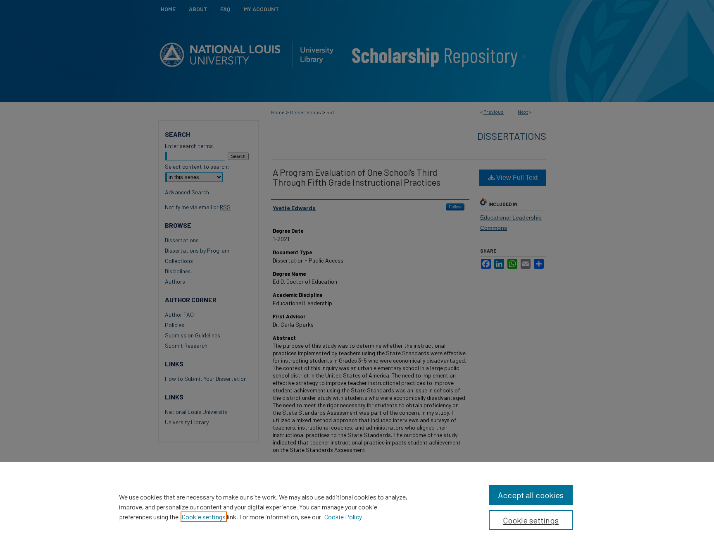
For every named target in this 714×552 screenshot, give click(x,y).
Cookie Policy (343, 517)
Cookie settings (204, 517)
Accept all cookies (531, 495)
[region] (357, 506)
